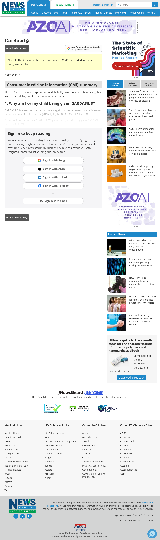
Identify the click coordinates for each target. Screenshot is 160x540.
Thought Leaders (13, 453)
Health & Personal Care (16, 465)
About (85, 433)
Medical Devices (12, 469)
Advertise (87, 453)
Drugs (7, 473)
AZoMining (125, 457)
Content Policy (89, 469)
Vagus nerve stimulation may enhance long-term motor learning (142, 132)
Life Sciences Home (64, 4)
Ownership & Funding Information (93, 475)
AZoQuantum (127, 461)
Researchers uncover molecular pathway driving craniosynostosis (142, 262)
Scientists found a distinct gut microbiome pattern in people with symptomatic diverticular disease (143, 96)
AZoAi (123, 473)
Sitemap (86, 449)
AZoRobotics (126, 449)
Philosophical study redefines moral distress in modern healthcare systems (142, 320)
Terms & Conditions (92, 461)
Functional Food (12, 437)
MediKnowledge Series (16, 461)
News (7, 441)
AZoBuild (125, 465)
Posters (8, 481)
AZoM (123, 433)
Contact (86, 457)
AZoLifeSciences (128, 469)
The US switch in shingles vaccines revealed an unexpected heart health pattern (142, 115)
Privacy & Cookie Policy (94, 465)
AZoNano (125, 437)
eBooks (8, 477)
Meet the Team (90, 437)
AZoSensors (126, 453)
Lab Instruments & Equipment (60, 441)
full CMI (14, 92)
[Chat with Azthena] (152, 533)
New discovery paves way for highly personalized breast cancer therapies (142, 299)
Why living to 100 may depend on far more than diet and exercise (142, 150)
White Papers (11, 449)
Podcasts (9, 485)
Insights (8, 457)
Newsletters (88, 445)
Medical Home (38, 4)
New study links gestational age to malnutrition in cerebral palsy (141, 282)
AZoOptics (125, 445)
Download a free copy (131, 377)
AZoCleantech (127, 441)
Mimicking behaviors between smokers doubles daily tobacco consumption (143, 245)
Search (86, 441)
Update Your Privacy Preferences (135, 515)
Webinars (50, 461)
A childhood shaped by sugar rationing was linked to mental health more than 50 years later (142, 171)
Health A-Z (9, 445)
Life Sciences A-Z (53, 445)
